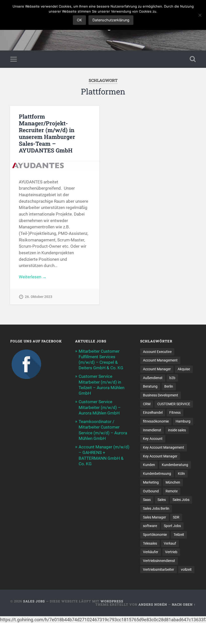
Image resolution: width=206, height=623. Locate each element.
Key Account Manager (160, 456)
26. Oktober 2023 (38, 297)
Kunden (149, 465)
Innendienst (152, 430)
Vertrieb (171, 552)
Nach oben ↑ (184, 604)
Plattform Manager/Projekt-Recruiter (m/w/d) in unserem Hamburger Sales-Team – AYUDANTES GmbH (47, 133)
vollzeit (186, 569)
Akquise (184, 369)
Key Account (153, 439)
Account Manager (157, 369)
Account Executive (157, 352)
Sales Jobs (181, 500)
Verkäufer (150, 552)
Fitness (175, 412)
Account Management (160, 360)
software (150, 526)
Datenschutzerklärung (110, 20)
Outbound (151, 491)
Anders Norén (152, 604)
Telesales (150, 543)
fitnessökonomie (156, 421)
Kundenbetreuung (157, 474)
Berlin (168, 386)
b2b (172, 378)
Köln (181, 474)
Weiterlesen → (32, 276)
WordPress (111, 601)
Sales (162, 500)
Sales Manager (154, 517)
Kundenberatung (175, 465)
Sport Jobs (172, 526)
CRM (146, 404)
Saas (147, 500)
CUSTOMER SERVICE (173, 404)
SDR (176, 517)
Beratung (150, 386)
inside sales (177, 430)
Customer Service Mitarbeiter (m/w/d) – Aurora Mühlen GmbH (100, 407)
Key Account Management (163, 447)
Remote (172, 491)
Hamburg (183, 421)
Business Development (160, 395)
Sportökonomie (155, 535)
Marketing (151, 482)
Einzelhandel (153, 412)
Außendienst (153, 378)
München (173, 482)
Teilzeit (179, 535)
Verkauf (170, 543)
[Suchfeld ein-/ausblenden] (193, 59)
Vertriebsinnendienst (159, 561)
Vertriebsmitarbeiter (158, 569)
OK (79, 20)
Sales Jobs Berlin (156, 508)
